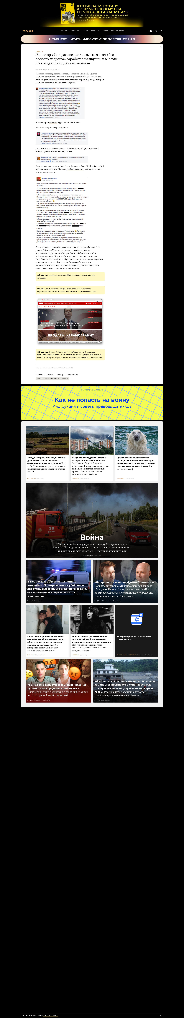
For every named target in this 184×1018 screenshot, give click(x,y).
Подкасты (95, 31)
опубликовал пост (75, 169)
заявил (70, 352)
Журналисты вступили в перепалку (72, 80)
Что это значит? (50, 1016)
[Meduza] (28, 30)
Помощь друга (117, 31)
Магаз (105, 31)
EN (161, 31)
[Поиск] (156, 31)
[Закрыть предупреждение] (160, 1015)
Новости (64, 31)
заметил (53, 123)
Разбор (85, 31)
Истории (75, 31)
